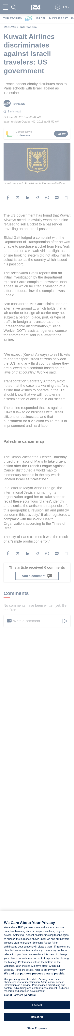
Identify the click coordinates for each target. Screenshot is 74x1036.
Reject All (37, 1016)
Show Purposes (37, 1028)
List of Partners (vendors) (20, 994)
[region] (37, 973)
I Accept (37, 1005)
